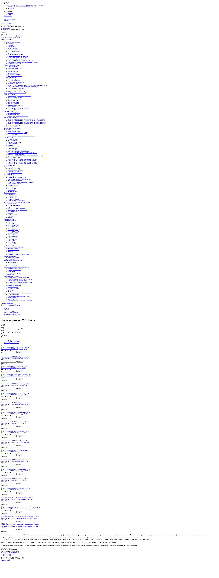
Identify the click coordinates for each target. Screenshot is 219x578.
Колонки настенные (13, 250)
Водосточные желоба (14, 74)
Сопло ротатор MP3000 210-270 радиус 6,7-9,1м (15, 471)
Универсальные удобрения (15, 170)
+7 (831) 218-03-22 (6, 25)
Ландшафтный (12, 188)
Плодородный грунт (10, 165)
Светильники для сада (10, 220)
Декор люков (11, 271)
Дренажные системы (10, 77)
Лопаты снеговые (13, 287)
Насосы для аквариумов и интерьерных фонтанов (22, 62)
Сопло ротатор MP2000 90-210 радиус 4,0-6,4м (14, 433)
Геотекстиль (11, 43)
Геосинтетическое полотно (12, 42)
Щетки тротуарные (13, 214)
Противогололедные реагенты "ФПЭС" (19, 296)
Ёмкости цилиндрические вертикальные (19, 96)
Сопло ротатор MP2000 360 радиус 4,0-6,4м (13, 452)
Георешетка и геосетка (10, 111)
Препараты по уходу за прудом (17, 59)
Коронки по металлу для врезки (17, 90)
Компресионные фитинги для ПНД (18, 133)
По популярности (9, 340)
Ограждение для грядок (14, 183)
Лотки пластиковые (13, 66)
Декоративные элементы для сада (14, 247)
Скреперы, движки (13, 288)
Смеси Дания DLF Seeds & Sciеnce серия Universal (22, 159)
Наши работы (8, 16)
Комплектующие (12, 191)
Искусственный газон (10, 187)
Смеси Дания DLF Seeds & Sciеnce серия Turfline (22, 160)
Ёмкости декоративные (14, 103)
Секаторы (10, 213)
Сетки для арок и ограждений (16, 200)
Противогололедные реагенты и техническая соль (18, 293)
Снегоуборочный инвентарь (12, 285)
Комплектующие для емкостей (16, 105)
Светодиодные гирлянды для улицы (18, 277)
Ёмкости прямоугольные (15, 97)
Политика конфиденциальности (10, 552)
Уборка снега (11, 8)
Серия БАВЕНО (12, 240)
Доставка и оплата (9, 19)
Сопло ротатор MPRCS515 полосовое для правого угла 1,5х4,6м (19, 508)
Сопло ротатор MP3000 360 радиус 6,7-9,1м (13, 480)
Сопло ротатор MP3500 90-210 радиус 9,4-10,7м (15, 489)
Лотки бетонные (12, 69)
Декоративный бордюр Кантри (17, 177)
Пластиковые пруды (13, 51)
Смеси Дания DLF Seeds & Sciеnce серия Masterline (22, 163)
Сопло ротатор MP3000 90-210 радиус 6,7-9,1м (14, 461)
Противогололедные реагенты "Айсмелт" (20, 300)
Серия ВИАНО (12, 228)
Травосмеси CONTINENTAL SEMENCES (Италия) (23, 153)
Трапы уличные (12, 73)
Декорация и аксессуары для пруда (18, 56)
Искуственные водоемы (11, 48)
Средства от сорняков (14, 171)
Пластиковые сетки (9, 193)
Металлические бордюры (15, 180)
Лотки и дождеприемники (12, 65)
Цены (5, 17)
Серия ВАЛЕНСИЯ (13, 225)
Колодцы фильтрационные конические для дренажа (23, 86)
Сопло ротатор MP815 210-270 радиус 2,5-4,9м (14, 358)
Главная (6, 2)
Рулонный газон (9, 174)
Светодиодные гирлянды (11, 276)
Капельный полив (13, 139)
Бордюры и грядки (9, 176)
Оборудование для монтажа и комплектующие (21, 136)
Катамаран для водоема (14, 63)
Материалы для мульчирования (13, 260)
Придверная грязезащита (15, 76)
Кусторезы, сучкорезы (14, 205)
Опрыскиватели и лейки (15, 207)
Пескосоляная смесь (13, 294)
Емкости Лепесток (13, 100)
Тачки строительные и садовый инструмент (17, 202)
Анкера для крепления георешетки (18, 116)
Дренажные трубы (13, 79)
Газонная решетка (9, 259)
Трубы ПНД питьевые (14, 131)
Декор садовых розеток (14, 270)
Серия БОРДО (12, 223)
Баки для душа (12, 106)
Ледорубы (10, 290)
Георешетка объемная (14, 113)
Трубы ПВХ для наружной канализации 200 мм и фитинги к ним (27, 122)
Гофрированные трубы (14, 80)
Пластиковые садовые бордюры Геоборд (19, 179)
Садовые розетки (9, 219)
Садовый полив (12, 143)
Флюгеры (10, 251)
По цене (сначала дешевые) (12, 341)
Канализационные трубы (11, 117)
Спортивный (11, 190)
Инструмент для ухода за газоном (17, 210)
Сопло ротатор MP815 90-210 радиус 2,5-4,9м (14, 349)
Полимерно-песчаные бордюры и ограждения (21, 182)
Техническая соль (13, 297)
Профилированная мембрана (16, 88)
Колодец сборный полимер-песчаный (15, 93)
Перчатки (10, 216)
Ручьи (9, 53)
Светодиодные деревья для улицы (17, 280)
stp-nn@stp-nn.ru (5, 28)
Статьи (10, 14)
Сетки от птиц (12, 197)
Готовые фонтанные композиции (17, 57)
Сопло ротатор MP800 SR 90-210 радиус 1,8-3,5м (15, 385)
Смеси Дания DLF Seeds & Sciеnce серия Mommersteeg (23, 162)
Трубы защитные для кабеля (12, 128)
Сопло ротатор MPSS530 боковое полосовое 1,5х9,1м (16, 499)
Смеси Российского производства (17, 150)
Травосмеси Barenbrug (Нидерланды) (18, 151)
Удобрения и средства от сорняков (14, 166)
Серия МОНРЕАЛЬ (13, 231)
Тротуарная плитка (13, 257)
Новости (10, 13)
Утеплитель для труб (14, 125)
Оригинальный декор (14, 273)
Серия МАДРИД (12, 236)
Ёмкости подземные (13, 102)
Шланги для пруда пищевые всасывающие (20, 60)
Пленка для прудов (13, 49)
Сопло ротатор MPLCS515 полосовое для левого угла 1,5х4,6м (19, 518)
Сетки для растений (13, 199)
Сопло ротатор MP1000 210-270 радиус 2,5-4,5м (15, 414)
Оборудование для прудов (15, 54)
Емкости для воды (9, 94)
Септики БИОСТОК (14, 110)
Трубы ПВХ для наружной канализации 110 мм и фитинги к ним (27, 119)
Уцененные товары (7, 303)
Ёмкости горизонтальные (15, 99)
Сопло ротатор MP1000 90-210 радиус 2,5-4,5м (14, 404)
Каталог (6, 10)
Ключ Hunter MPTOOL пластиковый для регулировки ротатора (19, 526)
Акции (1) (17, 37)
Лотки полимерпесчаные (15, 68)
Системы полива (9, 137)
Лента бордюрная (13, 185)
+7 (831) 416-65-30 (6, 23)
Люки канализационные (11, 126)
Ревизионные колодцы (14, 83)
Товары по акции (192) (7, 37)
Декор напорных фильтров (15, 268)
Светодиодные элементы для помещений (20, 284)
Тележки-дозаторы (13, 299)
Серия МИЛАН (12, 227)
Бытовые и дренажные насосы (16, 91)
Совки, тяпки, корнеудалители (16, 208)
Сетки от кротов (12, 196)
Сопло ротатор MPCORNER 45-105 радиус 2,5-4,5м (16, 376)
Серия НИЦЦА (12, 222)
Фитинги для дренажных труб (16, 82)
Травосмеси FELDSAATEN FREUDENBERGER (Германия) (25, 156)
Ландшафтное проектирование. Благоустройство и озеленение (26, 5)
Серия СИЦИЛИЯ (13, 230)
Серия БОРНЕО (12, 239)
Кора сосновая (12, 262)
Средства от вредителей (15, 173)
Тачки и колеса (12, 203)
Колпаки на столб (13, 253)
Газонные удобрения (14, 168)
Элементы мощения (10, 256)
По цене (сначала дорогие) (12, 343)
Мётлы (10, 291)
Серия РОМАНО (13, 245)
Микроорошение (12, 140)
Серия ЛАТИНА (12, 243)
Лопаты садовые (12, 211)
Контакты (7, 20)
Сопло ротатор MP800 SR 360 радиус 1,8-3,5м (14, 395)
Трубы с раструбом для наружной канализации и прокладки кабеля (27, 85)
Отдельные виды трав (14, 157)
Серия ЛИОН (11, 234)
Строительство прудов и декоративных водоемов (22, 6)
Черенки (10, 217)
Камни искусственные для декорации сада (16, 267)
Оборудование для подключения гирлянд (20, 279)
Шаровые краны (12, 134)
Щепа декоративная (13, 265)
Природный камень (10, 274)
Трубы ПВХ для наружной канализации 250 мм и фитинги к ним (27, 123)
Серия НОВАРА (12, 237)
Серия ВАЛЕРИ (12, 242)
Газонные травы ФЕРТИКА (16, 154)
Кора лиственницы (13, 263)
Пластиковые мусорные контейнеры (18, 108)
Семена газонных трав (10, 148)
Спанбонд (10, 45)
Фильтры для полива (14, 146)
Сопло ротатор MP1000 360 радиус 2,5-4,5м (13, 423)
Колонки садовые (13, 248)
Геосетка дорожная (13, 114)
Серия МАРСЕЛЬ (13, 233)
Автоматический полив (14, 142)
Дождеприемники (13, 71)
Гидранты (10, 145)
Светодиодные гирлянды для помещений (20, 282)
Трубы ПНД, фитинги (10, 130)
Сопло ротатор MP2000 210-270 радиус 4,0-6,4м (15, 442)
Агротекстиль (12, 46)
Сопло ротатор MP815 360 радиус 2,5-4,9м (13, 368)
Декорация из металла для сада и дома (19, 254)
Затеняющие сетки (13, 194)
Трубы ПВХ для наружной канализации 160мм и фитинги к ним (27, 120)
